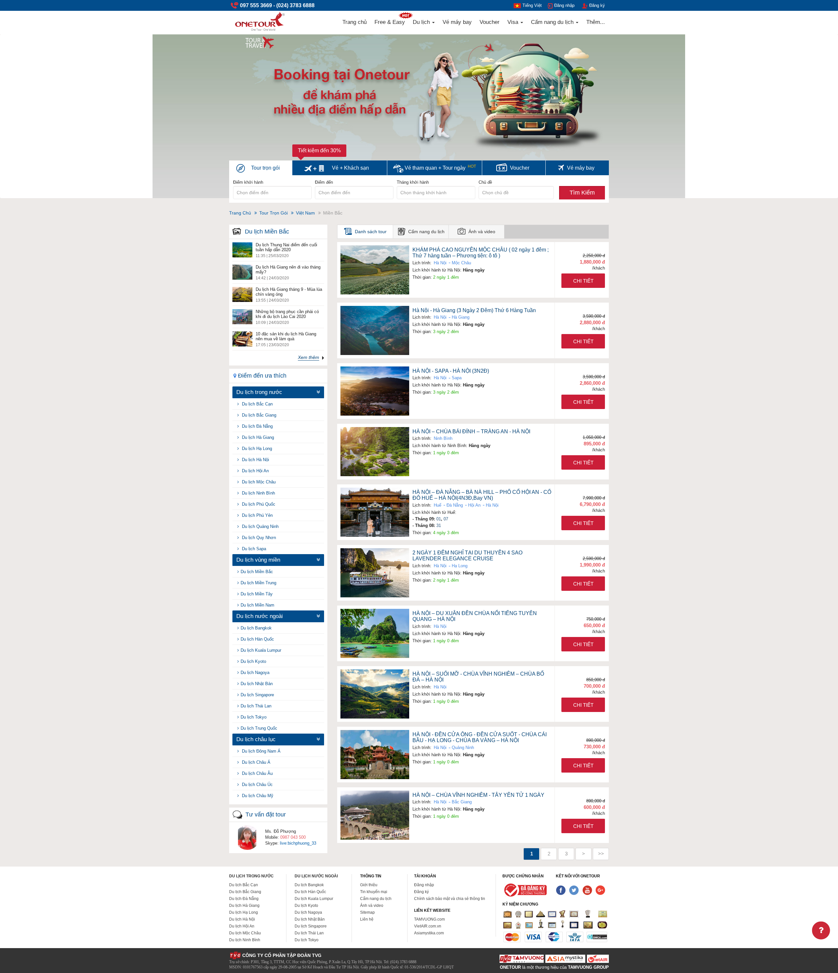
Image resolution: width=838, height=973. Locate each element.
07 (446, 518)
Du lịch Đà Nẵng (257, 426)
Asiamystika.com (429, 933)
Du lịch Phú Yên (257, 515)
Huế (437, 505)
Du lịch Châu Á (255, 762)
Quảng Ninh (462, 747)
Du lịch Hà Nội (255, 459)
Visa (513, 22)
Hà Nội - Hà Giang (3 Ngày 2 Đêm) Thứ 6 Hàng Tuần (474, 310)
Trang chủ (354, 22)
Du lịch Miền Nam (257, 605)
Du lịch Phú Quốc (258, 504)
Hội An (474, 505)
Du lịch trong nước (251, 876)
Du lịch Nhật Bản (257, 683)
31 (438, 525)
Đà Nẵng (454, 505)
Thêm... (595, 22)
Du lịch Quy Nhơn (258, 537)
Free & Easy (389, 22)
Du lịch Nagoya (255, 672)
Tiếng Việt (532, 5)
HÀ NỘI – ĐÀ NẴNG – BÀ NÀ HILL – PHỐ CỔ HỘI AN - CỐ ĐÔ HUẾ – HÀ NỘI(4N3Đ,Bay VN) (481, 495)
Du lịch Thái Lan (256, 705)
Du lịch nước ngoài (316, 876)
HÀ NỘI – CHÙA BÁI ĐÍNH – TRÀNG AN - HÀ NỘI (471, 431)
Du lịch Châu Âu (257, 773)
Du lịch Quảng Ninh (260, 526)
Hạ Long (458, 565)
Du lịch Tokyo (253, 717)
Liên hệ (366, 919)
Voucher (490, 22)
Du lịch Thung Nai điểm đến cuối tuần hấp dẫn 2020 (286, 247)
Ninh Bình (443, 438)
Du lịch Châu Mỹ (257, 795)
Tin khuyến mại (373, 891)
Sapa (456, 377)
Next (817, 122)
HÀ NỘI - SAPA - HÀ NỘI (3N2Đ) (450, 371)
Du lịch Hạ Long (256, 448)
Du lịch (422, 22)
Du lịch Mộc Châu (258, 481)
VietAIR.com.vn (427, 926)
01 (438, 518)
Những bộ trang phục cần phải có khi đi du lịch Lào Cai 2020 (287, 314)
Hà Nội (440, 262)
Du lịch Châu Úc (257, 784)
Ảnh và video (371, 905)
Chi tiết (583, 281)
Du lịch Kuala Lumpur (261, 650)
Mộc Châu (460, 262)
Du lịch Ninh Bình (258, 493)
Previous (22, 122)
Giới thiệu (368, 885)
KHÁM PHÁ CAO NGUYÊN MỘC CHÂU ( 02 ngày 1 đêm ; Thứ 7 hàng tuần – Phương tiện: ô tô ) (480, 253)
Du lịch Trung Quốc (259, 728)
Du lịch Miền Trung (258, 582)
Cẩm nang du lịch (553, 22)
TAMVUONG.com (429, 919)
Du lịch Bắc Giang (258, 415)
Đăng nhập (564, 5)
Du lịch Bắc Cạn (257, 404)
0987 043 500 (293, 837)
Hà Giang (459, 317)
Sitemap (367, 912)
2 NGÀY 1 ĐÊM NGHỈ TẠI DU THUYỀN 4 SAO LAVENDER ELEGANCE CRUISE (467, 556)
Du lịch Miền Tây (257, 593)
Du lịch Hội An (255, 470)
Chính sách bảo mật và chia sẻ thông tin (449, 898)
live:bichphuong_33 (298, 843)
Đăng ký (597, 5)
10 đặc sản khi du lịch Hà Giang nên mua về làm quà (286, 336)
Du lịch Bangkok (256, 628)
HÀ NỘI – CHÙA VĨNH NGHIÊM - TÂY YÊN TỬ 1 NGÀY (478, 795)
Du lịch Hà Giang (257, 437)
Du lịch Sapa (253, 548)
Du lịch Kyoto (253, 661)
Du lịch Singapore (257, 694)
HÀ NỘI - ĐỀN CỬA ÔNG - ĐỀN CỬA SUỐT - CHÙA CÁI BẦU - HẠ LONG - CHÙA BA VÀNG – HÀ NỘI (479, 737)
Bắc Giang (461, 801)
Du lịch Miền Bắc (257, 571)
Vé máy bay (457, 22)
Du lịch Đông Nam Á (261, 751)
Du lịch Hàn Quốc (257, 639)
